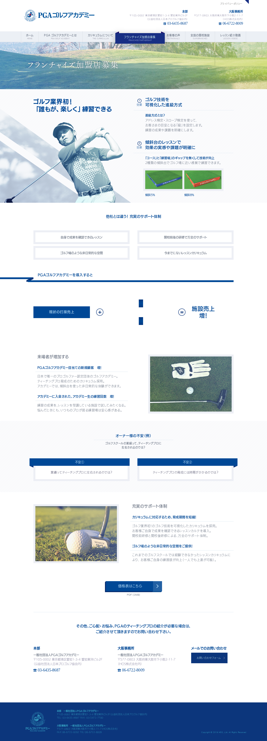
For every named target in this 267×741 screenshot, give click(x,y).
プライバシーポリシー (231, 4)
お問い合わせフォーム (209, 658)
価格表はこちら (130, 586)
